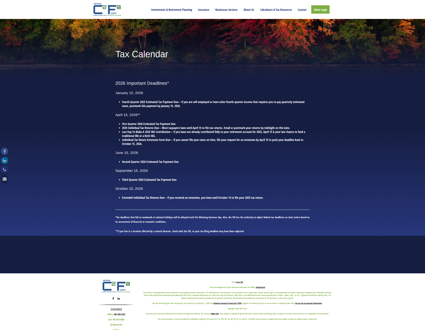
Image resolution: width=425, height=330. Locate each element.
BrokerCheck (260, 287)
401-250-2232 (119, 314)
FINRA (213, 313)
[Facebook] (4, 151)
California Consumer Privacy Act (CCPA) (227, 303)
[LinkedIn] (4, 160)
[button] (171, 9)
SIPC (217, 313)
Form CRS (239, 282)
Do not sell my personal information (308, 303)
